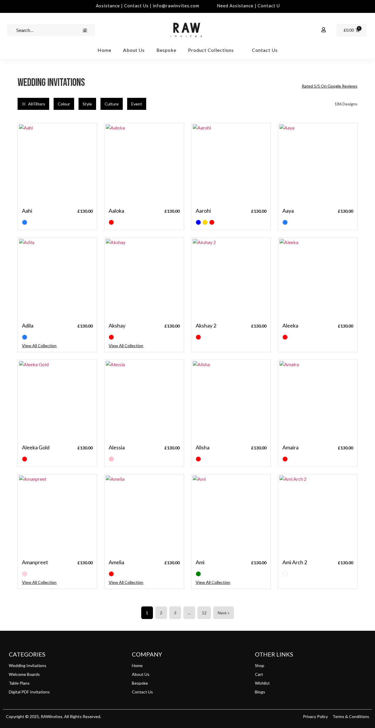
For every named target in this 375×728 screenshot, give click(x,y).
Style (87, 103)
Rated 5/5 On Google (329, 85)
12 (204, 612)
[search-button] (85, 30)
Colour (64, 103)
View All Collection (39, 345)
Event (136, 103)
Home (104, 50)
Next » (223, 612)
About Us (134, 50)
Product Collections (211, 50)
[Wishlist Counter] (310, 30)
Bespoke (166, 50)
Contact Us (265, 50)
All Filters (36, 103)
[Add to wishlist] (87, 132)
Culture (112, 103)
